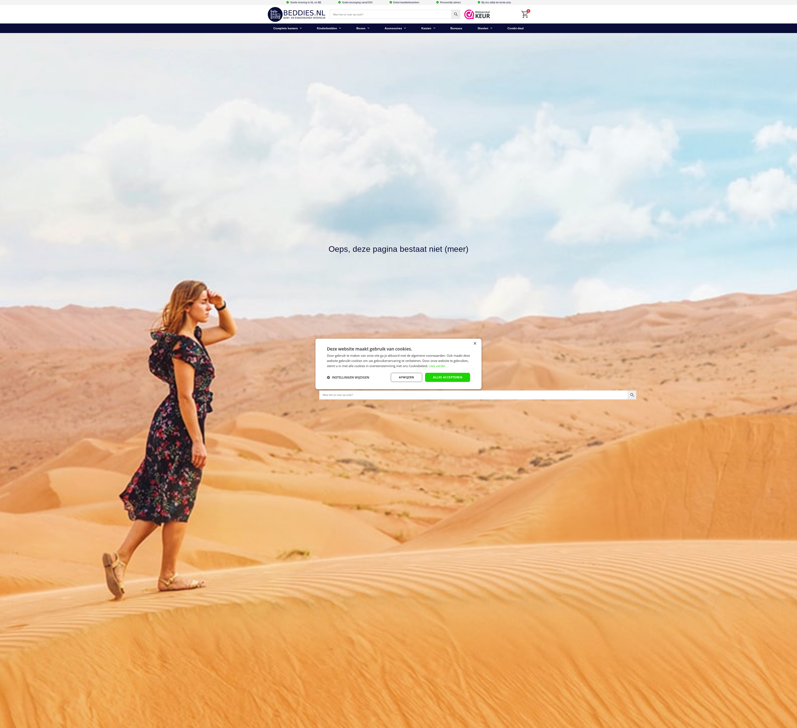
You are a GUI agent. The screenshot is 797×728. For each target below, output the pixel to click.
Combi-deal (515, 28)
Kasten (426, 28)
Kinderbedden (327, 28)
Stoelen (483, 28)
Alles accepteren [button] (447, 377)
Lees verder (437, 366)
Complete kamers (285, 28)
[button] (348, 377)
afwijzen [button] (406, 377)
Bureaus (456, 28)
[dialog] (398, 364)
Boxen (360, 28)
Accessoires (393, 28)
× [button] (474, 343)
